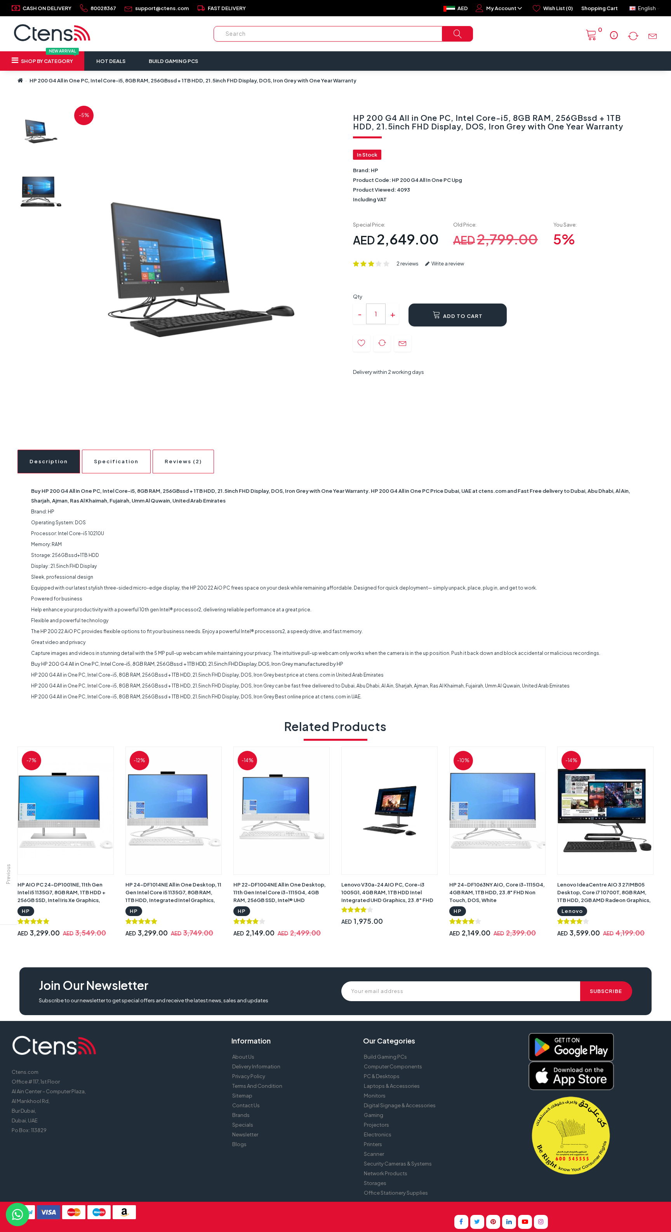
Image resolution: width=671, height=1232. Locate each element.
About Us (243, 1057)
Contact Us (246, 1105)
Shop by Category (48, 57)
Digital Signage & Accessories (400, 1105)
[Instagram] (541, 1222)
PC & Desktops (382, 1076)
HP (374, 170)
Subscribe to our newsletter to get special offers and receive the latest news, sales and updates (153, 1000)
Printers (373, 1144)
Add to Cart (462, 316)
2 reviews (407, 263)
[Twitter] (477, 1222)
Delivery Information (256, 1066)
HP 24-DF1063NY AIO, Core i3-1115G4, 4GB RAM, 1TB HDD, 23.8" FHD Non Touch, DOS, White (497, 892)
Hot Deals (110, 61)
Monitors (375, 1095)
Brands (241, 1115)
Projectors (376, 1125)
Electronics (377, 1134)
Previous (8, 874)
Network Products (385, 1173)
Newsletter (245, 1134)
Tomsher (397, 1209)
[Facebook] (461, 1222)
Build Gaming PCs (173, 61)
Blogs (239, 1144)
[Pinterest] (493, 1222)
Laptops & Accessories (392, 1086)
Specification (116, 461)
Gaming (373, 1115)
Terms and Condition (257, 1086)
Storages (375, 1183)
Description (49, 461)
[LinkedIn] (509, 1222)
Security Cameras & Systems (398, 1163)
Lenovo (572, 911)
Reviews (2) (183, 461)
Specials (242, 1125)
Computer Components (393, 1066)
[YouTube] (525, 1222)
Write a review (447, 263)
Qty (357, 296)
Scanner (374, 1154)
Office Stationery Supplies (396, 1193)
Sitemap (242, 1095)
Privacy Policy (248, 1076)
